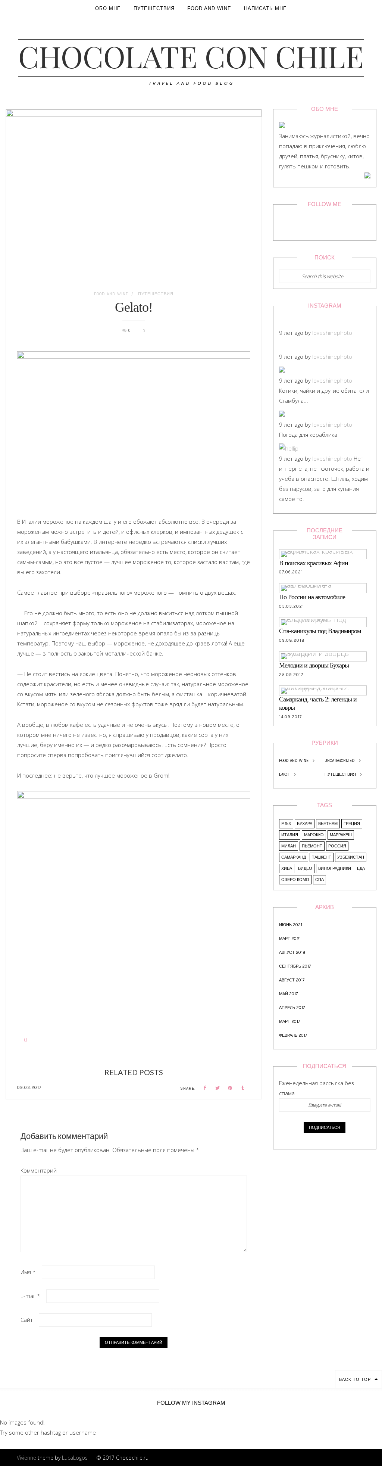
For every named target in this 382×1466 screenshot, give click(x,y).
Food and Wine (111, 294)
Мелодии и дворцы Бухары (314, 665)
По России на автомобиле (312, 597)
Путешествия (155, 294)
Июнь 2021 (290, 924)
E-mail (30, 1296)
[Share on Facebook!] (204, 1088)
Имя (28, 1272)
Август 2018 (292, 952)
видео (305, 868)
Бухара (304, 823)
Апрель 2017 (292, 1007)
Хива (286, 868)
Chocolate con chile (191, 56)
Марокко (314, 834)
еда (361, 868)
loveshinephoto (332, 332)
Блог (284, 774)
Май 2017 (288, 994)
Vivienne (26, 1457)
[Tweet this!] (217, 1088)
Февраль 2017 (293, 1035)
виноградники (334, 868)
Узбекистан (350, 857)
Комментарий (39, 1170)
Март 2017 (289, 1021)
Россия (337, 846)
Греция (352, 823)
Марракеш (341, 834)
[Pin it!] (230, 1088)
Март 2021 (290, 938)
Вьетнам (328, 823)
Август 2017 (291, 980)
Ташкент (321, 857)
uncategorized (340, 760)
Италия (289, 834)
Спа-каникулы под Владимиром (320, 631)
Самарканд (293, 857)
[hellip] (288, 448)
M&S (286, 823)
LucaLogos (75, 1457)
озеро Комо (295, 879)
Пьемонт (312, 846)
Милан (288, 846)
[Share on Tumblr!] (242, 1088)
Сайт (27, 1319)
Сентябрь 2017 (295, 966)
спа (319, 879)
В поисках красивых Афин (313, 563)
